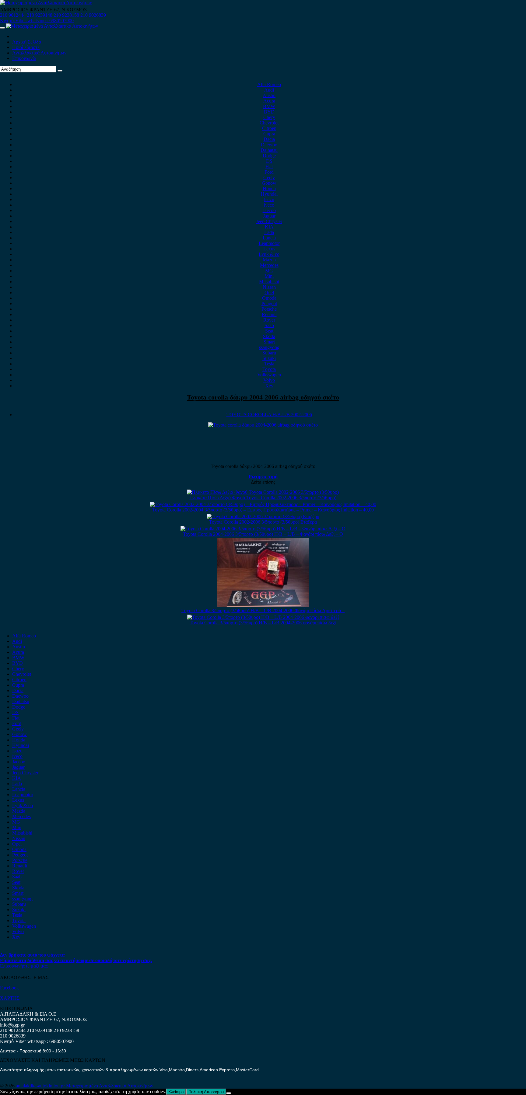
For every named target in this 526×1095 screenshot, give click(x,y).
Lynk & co (269, 254)
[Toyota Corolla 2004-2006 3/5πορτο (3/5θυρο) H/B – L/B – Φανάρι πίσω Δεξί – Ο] (263, 528)
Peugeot (269, 303)
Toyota (269, 369)
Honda (269, 188)
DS (269, 161)
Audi (269, 89)
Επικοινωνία (24, 58)
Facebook (9, 987)
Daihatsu (269, 150)
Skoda (269, 336)
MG (269, 270)
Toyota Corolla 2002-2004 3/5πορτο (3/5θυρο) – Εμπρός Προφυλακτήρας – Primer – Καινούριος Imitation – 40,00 (263, 509)
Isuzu (269, 199)
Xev (269, 385)
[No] (228, 1093)
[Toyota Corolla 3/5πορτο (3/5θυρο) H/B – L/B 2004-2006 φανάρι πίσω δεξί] (263, 617)
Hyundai (269, 194)
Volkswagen (269, 374)
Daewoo (269, 144)
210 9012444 (13, 15)
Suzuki (269, 358)
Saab (269, 325)
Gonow (269, 183)
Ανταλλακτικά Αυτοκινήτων (39, 52)
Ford (269, 172)
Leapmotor (269, 243)
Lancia (269, 237)
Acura (269, 100)
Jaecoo (269, 210)
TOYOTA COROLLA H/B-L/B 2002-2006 (269, 414)
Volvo (269, 380)
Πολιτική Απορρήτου (206, 1092)
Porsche (269, 309)
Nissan (269, 287)
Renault (269, 314)
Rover (269, 320)
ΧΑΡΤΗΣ (9, 998)
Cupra (269, 133)
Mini (269, 276)
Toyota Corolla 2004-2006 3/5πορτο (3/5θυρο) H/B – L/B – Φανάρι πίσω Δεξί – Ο (263, 534)
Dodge (269, 155)
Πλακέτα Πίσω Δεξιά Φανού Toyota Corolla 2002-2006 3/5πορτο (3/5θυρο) (262, 497)
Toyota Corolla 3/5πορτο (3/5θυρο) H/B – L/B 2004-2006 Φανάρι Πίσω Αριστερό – (263, 610)
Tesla (269, 363)
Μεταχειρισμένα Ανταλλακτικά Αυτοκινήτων (109, 1085)
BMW (269, 106)
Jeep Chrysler (269, 221)
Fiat (269, 166)
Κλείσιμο (176, 1092)
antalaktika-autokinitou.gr (41, 1085)
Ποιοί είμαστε (26, 47)
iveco (269, 204)
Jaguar (269, 215)
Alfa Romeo (269, 84)
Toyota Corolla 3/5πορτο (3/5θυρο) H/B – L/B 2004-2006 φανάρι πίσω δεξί (263, 622)
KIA (269, 226)
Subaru (269, 352)
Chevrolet (269, 122)
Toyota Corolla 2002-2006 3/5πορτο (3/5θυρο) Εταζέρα (263, 522)
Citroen (269, 128)
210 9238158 (67, 15)
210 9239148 (39, 15)
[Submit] (60, 70)
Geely (269, 177)
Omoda (269, 298)
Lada (269, 232)
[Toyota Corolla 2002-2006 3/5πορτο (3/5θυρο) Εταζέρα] (263, 516)
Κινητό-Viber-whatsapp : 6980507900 (37, 20)
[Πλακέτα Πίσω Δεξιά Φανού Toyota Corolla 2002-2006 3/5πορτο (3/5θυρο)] (263, 492)
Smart (269, 341)
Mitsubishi (269, 281)
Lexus (269, 248)
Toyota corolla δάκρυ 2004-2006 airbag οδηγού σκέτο (263, 397)
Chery (269, 117)
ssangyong (269, 347)
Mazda (269, 259)
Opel (269, 292)
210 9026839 (93, 15)
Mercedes (269, 265)
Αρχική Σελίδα (26, 41)
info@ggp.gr (12, 1024)
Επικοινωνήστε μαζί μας (23, 965)
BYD (269, 111)
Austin (269, 95)
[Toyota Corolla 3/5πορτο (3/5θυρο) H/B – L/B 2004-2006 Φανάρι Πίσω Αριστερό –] (263, 605)
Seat (269, 330)
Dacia (269, 139)
